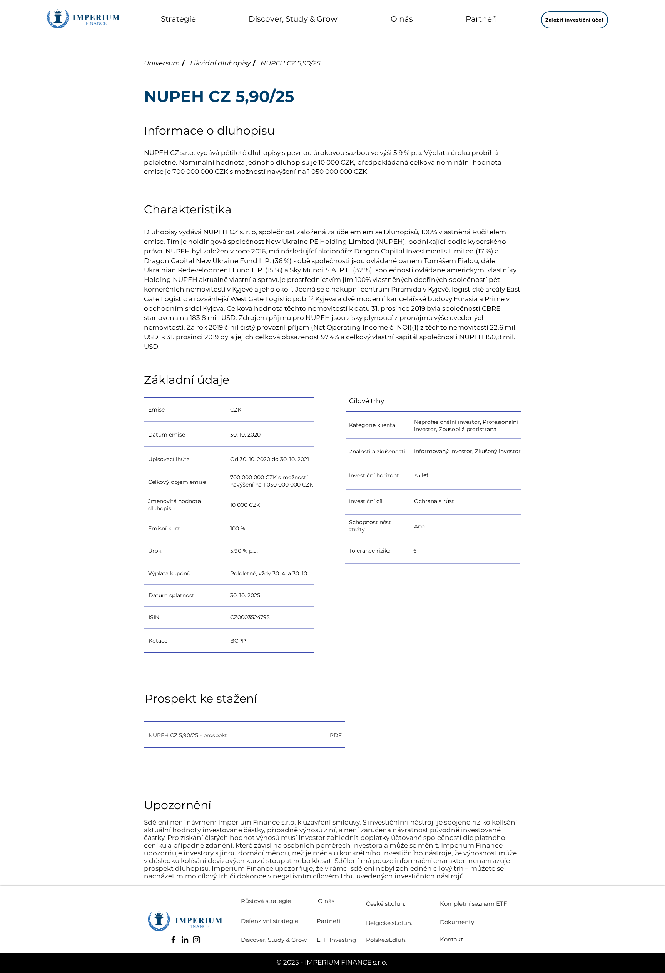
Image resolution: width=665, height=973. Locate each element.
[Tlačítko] (244, 735)
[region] (263, 409)
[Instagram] (196, 940)
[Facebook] (173, 940)
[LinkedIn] (185, 940)
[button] (178, 19)
